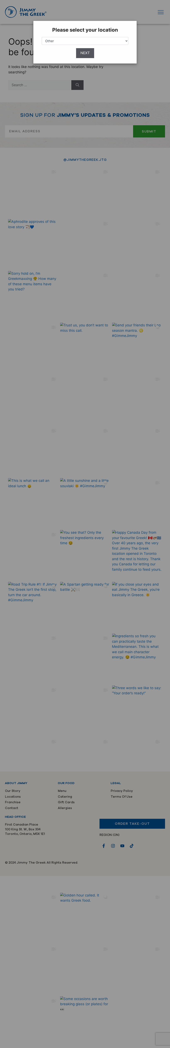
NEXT (85, 53)
